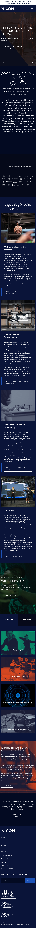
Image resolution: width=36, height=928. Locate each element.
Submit (29, 880)
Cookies (3, 862)
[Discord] (11, 886)
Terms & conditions (6, 855)
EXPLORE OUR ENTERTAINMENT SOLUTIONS (17, 382)
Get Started (18, 143)
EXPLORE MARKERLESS (14, 556)
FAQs (2, 842)
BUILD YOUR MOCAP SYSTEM (14, 47)
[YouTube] (7, 886)
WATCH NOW (10, 596)
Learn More (18, 730)
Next (32, 62)
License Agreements (7, 868)
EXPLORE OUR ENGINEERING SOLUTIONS (16, 468)
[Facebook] (2, 886)
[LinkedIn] (9, 886)
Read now (7, 785)
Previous (3, 62)
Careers (3, 845)
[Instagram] (6, 886)
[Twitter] (4, 886)
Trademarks (4, 865)
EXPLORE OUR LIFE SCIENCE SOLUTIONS (16, 292)
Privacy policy (5, 859)
